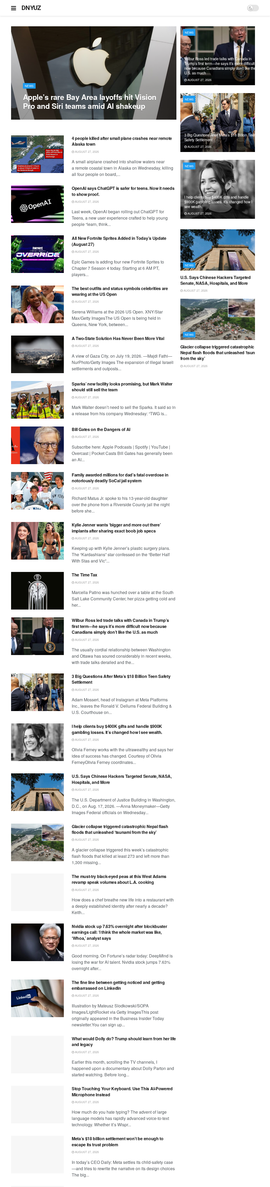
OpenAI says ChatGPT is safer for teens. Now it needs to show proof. (123, 191)
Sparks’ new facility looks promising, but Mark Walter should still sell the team (122, 387)
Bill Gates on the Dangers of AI (101, 429)
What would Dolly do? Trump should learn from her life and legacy (124, 1041)
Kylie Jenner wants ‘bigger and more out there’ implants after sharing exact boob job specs (116, 528)
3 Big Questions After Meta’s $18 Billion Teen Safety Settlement (121, 679)
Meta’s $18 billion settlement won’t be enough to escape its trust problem (117, 1141)
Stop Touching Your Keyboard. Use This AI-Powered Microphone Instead (122, 1091)
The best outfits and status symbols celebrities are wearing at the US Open (120, 291)
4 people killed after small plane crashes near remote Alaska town (122, 141)
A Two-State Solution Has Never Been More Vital (118, 338)
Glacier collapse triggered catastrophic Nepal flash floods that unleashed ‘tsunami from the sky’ (120, 829)
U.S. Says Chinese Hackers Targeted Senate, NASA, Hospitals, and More (122, 779)
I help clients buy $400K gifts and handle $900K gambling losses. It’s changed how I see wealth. (117, 729)
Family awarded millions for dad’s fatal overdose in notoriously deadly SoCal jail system (120, 478)
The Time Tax (84, 575)
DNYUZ (31, 8)
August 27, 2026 (37, 117)
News (29, 86)
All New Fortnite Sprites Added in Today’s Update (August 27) (119, 241)
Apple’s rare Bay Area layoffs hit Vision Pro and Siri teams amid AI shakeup (89, 101)
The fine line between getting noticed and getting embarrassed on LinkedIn (118, 985)
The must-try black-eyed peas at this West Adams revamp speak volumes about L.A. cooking (119, 879)
